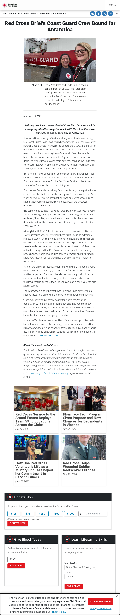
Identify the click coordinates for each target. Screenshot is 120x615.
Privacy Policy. (58, 611)
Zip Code (68, 572)
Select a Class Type (71, 563)
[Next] (92, 74)
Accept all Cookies (101, 601)
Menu (113, 5)
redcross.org (34, 373)
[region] (60, 604)
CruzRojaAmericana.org (56, 373)
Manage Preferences (101, 608)
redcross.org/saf (48, 335)
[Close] (117, 596)
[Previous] (27, 74)
